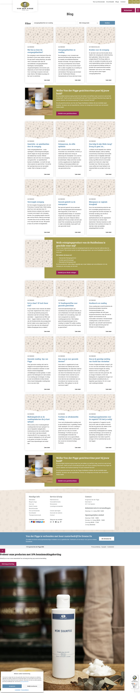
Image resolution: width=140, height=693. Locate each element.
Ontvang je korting (8, 564)
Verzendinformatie (55, 502)
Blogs (117, 2)
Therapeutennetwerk (35, 515)
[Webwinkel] (134, 2)
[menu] (138, 10)
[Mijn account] (138, 2)
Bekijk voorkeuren (32, 686)
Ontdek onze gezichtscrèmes (67, 113)
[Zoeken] (130, 2)
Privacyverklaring (25, 689)
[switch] (134, 687)
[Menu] (137, 676)
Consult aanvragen (55, 510)
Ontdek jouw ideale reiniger (67, 272)
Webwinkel (128, 10)
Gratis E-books (33, 506)
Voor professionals (99, 2)
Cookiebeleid (17, 689)
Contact (122, 2)
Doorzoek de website (56, 513)
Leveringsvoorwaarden (56, 506)
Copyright (103, 547)
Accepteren (12, 686)
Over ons (31, 504)
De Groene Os (106, 538)
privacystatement (24, 681)
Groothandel (110, 2)
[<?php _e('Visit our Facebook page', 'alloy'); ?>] (53, 522)
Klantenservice (54, 499)
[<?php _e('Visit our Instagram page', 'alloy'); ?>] (51, 522)
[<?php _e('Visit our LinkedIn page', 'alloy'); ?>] (58, 522)
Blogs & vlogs (33, 502)
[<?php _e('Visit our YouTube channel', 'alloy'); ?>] (56, 522)
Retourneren (53, 504)
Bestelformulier (33, 508)
